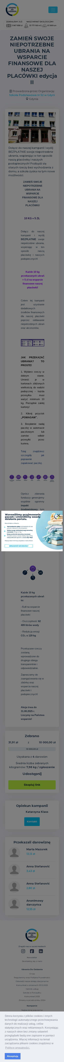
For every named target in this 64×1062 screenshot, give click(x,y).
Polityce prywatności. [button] (17, 1047)
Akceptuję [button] (12, 1056)
